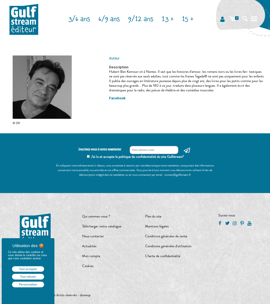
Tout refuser (28, 276)
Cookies (87, 266)
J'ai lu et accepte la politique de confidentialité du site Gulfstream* (137, 156)
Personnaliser (28, 284)
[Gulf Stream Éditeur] (24, 19)
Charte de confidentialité (162, 256)
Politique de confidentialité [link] (28, 293)
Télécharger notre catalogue (101, 226)
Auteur (114, 58)
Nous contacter (93, 236)
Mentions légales (157, 226)
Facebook (117, 98)
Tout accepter (28, 269)
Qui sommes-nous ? (96, 216)
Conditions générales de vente (166, 236)
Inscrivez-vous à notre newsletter (99, 149)
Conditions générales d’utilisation (168, 246)
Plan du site (153, 216)
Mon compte (91, 256)
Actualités (89, 246)
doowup (85, 295)
